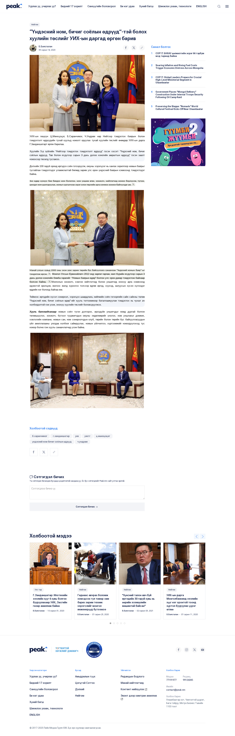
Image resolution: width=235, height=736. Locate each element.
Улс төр (38, 590)
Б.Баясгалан (45, 46)
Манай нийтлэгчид (132, 682)
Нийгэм (34, 24)
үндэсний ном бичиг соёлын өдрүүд (52, 441)
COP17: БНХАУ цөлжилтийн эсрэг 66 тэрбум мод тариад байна (180, 54)
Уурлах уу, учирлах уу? (42, 6)
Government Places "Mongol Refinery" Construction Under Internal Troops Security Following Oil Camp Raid (179, 95)
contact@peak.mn (175, 690)
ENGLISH (201, 6)
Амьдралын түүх (85, 676)
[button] (219, 6)
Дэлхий (79, 689)
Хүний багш (146, 6)
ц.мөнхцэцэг (103, 436)
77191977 (171, 680)
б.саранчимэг (39, 436)
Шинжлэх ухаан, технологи (174, 6)
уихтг (87, 436)
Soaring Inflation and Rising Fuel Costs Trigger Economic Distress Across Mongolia (179, 66)
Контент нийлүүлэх (133, 689)
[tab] (110, 623)
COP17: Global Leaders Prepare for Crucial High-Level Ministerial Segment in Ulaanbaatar (178, 80)
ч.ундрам (82, 441)
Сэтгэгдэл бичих (85, 506)
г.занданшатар (61, 436)
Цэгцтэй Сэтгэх (85, 682)
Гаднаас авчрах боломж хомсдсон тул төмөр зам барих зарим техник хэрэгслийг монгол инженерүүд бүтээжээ (93, 602)
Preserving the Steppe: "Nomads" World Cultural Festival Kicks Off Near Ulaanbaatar (179, 107)
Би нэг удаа (127, 6)
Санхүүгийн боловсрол (101, 6)
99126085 (188, 680)
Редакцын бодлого (132, 676)
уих (77, 436)
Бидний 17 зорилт (72, 6)
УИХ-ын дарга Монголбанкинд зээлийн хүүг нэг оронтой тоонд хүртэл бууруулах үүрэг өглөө (182, 602)
